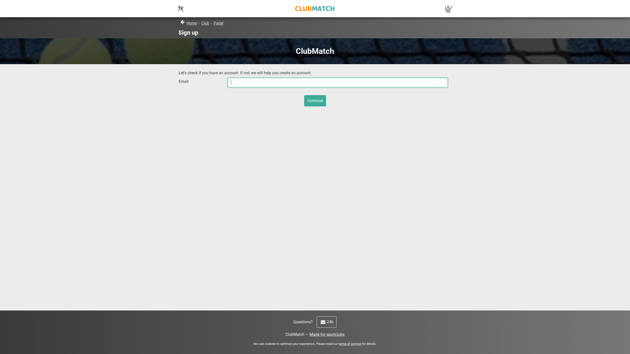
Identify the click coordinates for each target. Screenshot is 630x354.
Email (184, 81)
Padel (218, 23)
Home (192, 23)
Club (205, 23)
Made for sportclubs (327, 334)
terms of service (349, 344)
